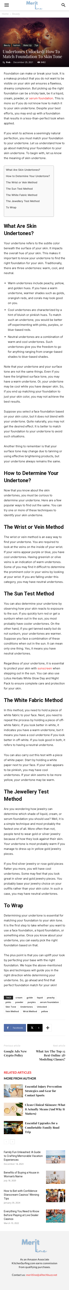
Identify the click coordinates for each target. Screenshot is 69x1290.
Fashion (16, 45)
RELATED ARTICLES (17, 1072)
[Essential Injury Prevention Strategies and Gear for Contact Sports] (13, 1091)
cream (19, 997)
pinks (8, 1002)
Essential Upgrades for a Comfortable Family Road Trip (42, 1127)
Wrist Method (30, 1011)
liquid (40, 997)
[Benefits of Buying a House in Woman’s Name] (55, 1177)
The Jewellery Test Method (22, 201)
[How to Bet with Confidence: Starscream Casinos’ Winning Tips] (55, 1195)
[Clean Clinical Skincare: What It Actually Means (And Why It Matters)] (13, 1109)
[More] (48, 1028)
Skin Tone (11, 1006)
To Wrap (11, 207)
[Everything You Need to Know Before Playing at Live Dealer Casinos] (55, 1216)
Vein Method (12, 1011)
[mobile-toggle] (6, 5)
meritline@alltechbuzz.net (41, 1274)
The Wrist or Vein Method (21, 182)
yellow (44, 1011)
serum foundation (41, 98)
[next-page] (12, 1141)
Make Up (27, 45)
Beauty (16, 13)
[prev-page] (6, 1141)
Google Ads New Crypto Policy (15, 1053)
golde (30, 997)
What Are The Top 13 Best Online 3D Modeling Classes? (50, 1055)
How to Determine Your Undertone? (28, 176)
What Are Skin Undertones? (23, 169)
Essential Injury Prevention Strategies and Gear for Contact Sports (43, 1091)
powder (19, 1002)
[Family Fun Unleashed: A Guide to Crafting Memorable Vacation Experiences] (55, 1156)
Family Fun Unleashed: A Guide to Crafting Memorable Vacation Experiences (23, 1156)
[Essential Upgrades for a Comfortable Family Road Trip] (13, 1127)
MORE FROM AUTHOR (20, 1078)
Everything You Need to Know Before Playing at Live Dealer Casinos (21, 1215)
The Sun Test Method (19, 188)
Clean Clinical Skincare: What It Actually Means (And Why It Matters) (45, 1109)
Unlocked (42, 1006)
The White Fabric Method (21, 195)
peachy (51, 997)
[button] (63, 5)
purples (32, 1002)
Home (5, 13)
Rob (8, 62)
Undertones (26, 1006)
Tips (36, 45)
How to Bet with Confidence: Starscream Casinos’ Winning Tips (21, 1194)
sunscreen (45, 668)
